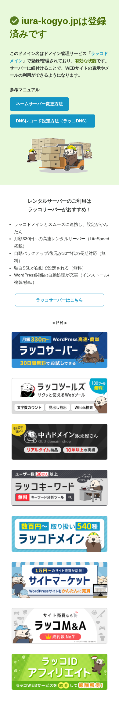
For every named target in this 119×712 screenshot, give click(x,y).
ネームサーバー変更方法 (39, 103)
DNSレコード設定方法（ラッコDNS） (52, 120)
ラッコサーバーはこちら (59, 300)
